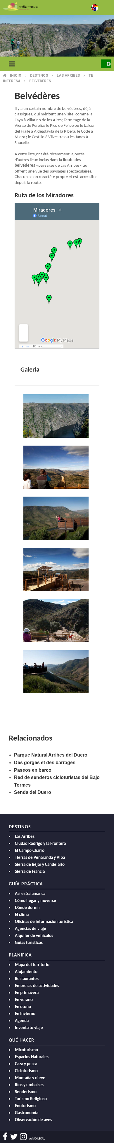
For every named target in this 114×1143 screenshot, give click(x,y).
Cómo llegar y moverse (35, 901)
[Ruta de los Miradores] (57, 416)
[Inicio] (20, 6)
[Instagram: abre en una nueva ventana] (23, 1136)
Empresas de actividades (37, 986)
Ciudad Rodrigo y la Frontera (40, 844)
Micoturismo (26, 1050)
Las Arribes (24, 837)
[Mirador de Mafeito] (57, 518)
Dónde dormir (27, 908)
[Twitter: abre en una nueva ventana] (14, 1136)
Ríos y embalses (29, 1085)
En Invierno (25, 1014)
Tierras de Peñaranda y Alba (40, 858)
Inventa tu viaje (29, 1028)
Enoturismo (25, 1106)
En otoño (23, 1007)
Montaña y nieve (30, 1078)
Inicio (15, 75)
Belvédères (40, 81)
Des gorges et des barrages (44, 762)
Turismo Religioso (31, 1099)
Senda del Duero (32, 792)
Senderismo (26, 1092)
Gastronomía (26, 1113)
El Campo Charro (29, 851)
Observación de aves (33, 1120)
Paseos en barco (32, 770)
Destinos (39, 75)
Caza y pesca (26, 1064)
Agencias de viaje (30, 929)
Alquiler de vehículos (34, 936)
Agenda (22, 1021)
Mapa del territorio (32, 965)
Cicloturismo (26, 1071)
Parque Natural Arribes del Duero (50, 754)
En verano (24, 1000)
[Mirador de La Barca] (57, 570)
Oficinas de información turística (44, 922)
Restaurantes (27, 979)
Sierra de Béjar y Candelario (40, 865)
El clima (22, 915)
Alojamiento (26, 972)
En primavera (27, 993)
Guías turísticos (29, 943)
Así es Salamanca (30, 894)
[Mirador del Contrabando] (57, 467)
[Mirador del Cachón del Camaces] (57, 621)
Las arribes (68, 75)
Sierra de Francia (30, 872)
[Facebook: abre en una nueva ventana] (5, 1136)
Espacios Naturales (32, 1057)
